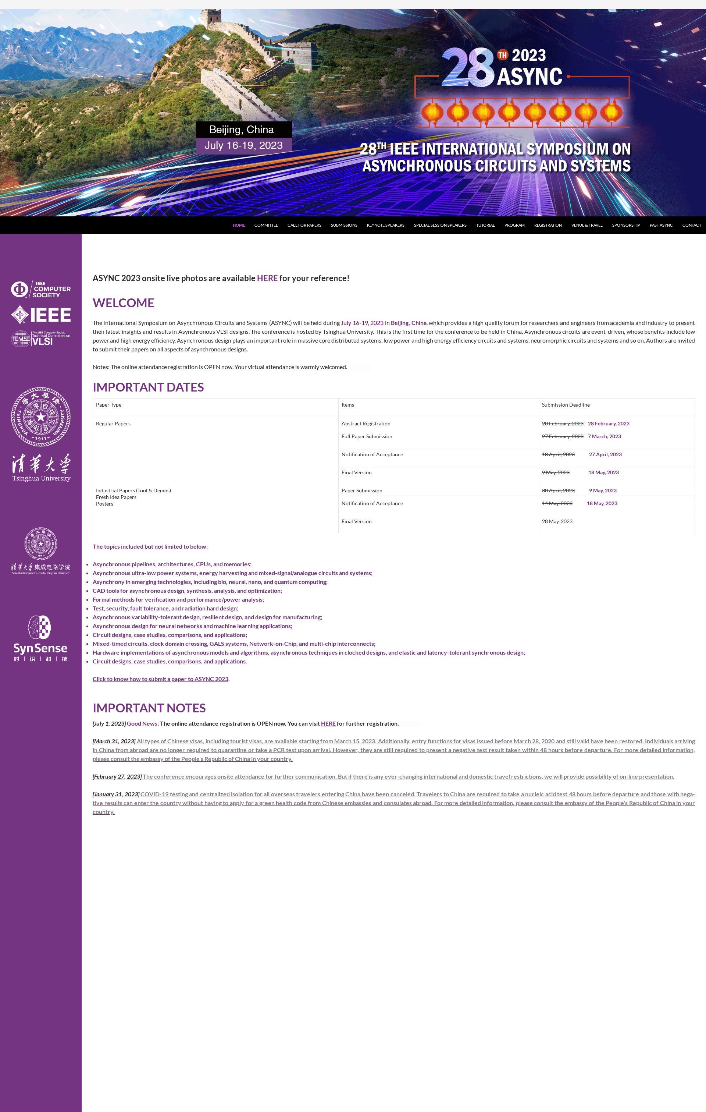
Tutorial (485, 225)
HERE (267, 278)
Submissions (344, 225)
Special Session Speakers (440, 225)
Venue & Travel (587, 225)
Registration (548, 225)
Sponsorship (626, 225)
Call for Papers (304, 225)
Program (514, 225)
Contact (691, 225)
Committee (266, 225)
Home (239, 225)
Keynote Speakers (385, 225)
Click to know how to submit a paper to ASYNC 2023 (160, 678)
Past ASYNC (661, 225)
